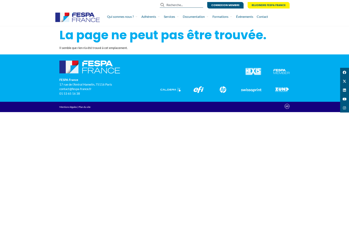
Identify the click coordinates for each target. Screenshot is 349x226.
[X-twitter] (344, 81)
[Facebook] (344, 72)
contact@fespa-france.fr (75, 89)
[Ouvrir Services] (177, 16)
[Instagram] (344, 108)
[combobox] (181, 5)
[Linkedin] (344, 90)
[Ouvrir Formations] (231, 16)
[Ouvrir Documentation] (207, 16)
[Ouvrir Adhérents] (158, 16)
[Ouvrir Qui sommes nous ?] (136, 16)
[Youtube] (344, 99)
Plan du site (84, 106)
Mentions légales (68, 106)
